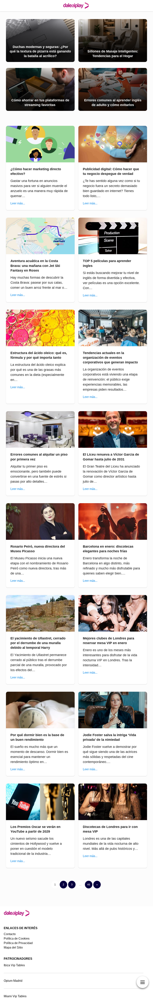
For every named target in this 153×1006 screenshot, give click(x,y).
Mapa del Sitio (13, 947)
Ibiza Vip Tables (14, 965)
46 (88, 884)
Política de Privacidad (18, 943)
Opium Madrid (13, 980)
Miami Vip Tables (15, 996)
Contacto (10, 934)
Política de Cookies (16, 938)
